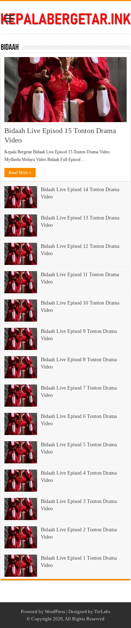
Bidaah (10, 48)
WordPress (55, 611)
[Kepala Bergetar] (65, 17)
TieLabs (102, 611)
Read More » (20, 172)
